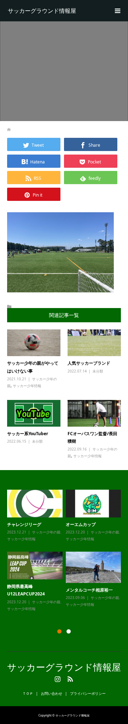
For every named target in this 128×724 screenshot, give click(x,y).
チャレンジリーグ (24, 524)
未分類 (97, 371)
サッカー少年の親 (46, 532)
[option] (65, 551)
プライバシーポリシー (88, 693)
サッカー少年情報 (27, 385)
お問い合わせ (51, 693)
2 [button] (68, 631)
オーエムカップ (81, 524)
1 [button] (59, 631)
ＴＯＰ (27, 693)
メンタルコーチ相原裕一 (89, 590)
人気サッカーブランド (89, 363)
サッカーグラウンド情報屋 (42, 11)
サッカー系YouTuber (27, 434)
